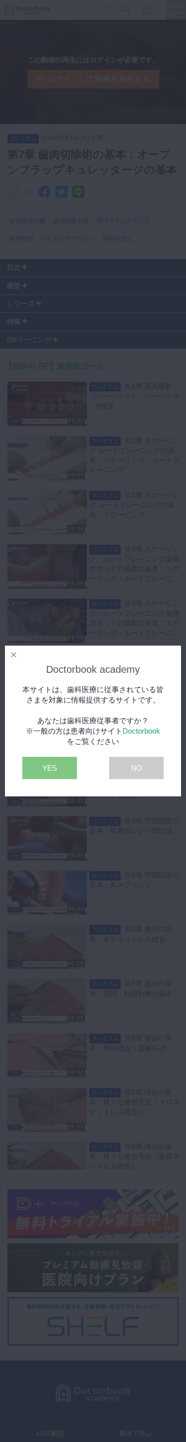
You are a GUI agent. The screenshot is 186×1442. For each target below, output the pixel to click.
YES (49, 768)
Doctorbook (141, 731)
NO (136, 768)
